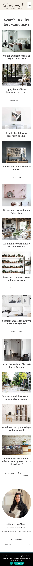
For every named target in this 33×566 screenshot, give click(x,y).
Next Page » (27, 476)
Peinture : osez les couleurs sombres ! (16, 168)
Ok (11, 563)
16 (23, 473)
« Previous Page (7, 473)
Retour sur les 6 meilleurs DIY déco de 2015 (16, 211)
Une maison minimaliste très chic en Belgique (16, 366)
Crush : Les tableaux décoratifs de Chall (16, 134)
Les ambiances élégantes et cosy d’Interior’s (17, 245)
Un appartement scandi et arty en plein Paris (16, 57)
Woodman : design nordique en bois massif (16, 428)
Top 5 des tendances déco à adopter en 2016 (16, 278)
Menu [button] (29, 5)
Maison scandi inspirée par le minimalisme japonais (16, 397)
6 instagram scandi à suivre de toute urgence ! (16, 322)
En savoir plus (19, 563)
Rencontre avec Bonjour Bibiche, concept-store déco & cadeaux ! (16, 461)
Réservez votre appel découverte (11, 531)
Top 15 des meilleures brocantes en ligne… (16, 91)
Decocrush (13, 5)
